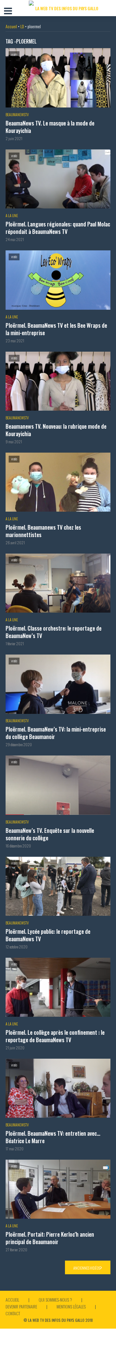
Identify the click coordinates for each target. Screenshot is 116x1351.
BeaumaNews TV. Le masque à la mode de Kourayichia (50, 126)
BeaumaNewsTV (17, 114)
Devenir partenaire (21, 1306)
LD (22, 26)
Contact (13, 1313)
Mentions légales (71, 1306)
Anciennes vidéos (86, 1268)
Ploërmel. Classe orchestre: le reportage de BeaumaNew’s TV (53, 631)
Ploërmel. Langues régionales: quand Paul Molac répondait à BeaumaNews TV (58, 227)
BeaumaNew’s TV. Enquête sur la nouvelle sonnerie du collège (50, 834)
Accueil (11, 26)
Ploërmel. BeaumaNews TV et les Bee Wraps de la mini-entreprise (56, 329)
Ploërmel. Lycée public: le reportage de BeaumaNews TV (48, 935)
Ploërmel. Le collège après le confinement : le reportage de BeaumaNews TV (55, 1036)
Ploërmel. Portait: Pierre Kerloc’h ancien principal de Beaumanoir (50, 1237)
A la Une (12, 215)
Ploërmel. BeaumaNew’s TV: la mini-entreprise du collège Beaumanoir (56, 732)
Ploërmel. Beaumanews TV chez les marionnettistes (43, 530)
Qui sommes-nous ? (55, 1299)
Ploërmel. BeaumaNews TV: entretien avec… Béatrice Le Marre (53, 1137)
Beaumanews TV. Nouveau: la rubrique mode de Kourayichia (56, 429)
